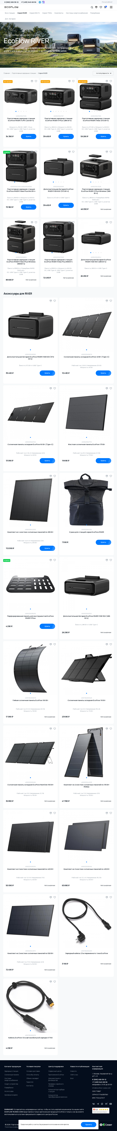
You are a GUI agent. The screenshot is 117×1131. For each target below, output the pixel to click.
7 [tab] (66, 111)
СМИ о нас (74, 1075)
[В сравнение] (32, 81)
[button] (92, 7)
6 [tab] (63, 111)
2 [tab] (18, 111)
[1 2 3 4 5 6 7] (58, 96)
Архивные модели (11, 1095)
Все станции (10, 13)
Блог (72, 1078)
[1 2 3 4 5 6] (96, 96)
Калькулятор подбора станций (56, 1091)
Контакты (29, 1086)
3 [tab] (21, 111)
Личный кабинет (107, 2)
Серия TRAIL (47, 13)
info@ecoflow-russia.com (101, 1088)
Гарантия (29, 1082)
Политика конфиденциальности (17, 1127)
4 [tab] (23, 111)
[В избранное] (36, 81)
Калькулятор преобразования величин (57, 1096)
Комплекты (59, 13)
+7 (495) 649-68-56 (28, 2)
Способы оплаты (32, 1075)
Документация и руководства (54, 1079)
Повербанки (95, 13)
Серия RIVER (22, 13)
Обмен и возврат (32, 1078)
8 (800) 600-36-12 (11, 2)
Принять (88, 1125)
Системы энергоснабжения (77, 13)
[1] (30, 325)
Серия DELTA (34, 13)
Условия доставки (33, 1071)
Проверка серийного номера (56, 1085)
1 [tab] (50, 111)
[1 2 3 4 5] (21, 96)
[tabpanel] (21, 96)
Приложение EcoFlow (56, 1075)
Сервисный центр (54, 1071)
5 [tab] (26, 111)
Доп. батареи (10, 19)
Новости (73, 1071)
